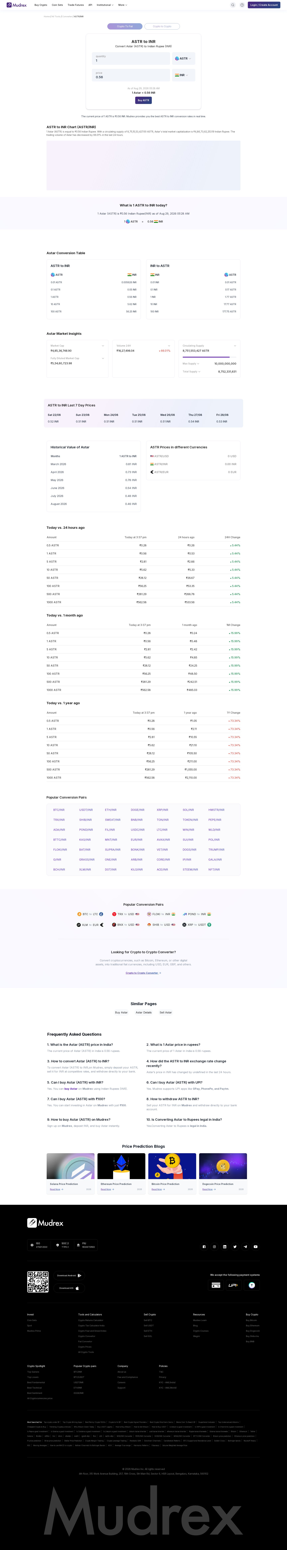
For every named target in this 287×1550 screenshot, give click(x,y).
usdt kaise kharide (156, 1431)
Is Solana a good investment (62, 1431)
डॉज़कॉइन (68, 1436)
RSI (28, 1445)
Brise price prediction (53, 1441)
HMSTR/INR (216, 809)
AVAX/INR (163, 839)
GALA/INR (215, 859)
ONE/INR (111, 859)
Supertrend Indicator (206, 1422)
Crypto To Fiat (125, 26)
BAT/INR (84, 849)
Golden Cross (219, 1441)
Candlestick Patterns (172, 1441)
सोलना (60, 1436)
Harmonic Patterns (141, 1445)
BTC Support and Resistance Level (197, 1441)
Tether (252, 1431)
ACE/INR (162, 869)
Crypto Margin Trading (94, 1441)
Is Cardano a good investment (88, 1431)
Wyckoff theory (250, 1441)
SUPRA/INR (112, 849)
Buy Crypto (41, 4)
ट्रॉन (100, 1436)
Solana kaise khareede (219, 1431)
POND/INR (86, 829)
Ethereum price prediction (244, 1436)
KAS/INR (85, 839)
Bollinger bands (234, 1441)
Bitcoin (233, 1431)
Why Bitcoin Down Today (84, 1427)
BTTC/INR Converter (201, 1436)
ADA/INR (59, 829)
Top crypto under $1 (51, 1422)
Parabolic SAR (135, 1441)
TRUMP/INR (216, 849)
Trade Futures (76, 4)
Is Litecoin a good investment (114, 1431)
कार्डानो (76, 1436)
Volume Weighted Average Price (174, 1445)
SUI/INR (188, 839)
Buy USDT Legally (104, 1427)
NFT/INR (214, 869)
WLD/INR (214, 829)
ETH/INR (110, 809)
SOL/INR (188, 809)
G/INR (57, 859)
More (121, 4)
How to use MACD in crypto (61, 1445)
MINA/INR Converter (182, 1436)
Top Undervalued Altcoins (228, 1422)
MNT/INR (111, 839)
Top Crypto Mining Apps (72, 1422)
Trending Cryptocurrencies (60, 1427)
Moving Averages (40, 1445)
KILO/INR (137, 869)
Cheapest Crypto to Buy (36, 1427)
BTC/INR (58, 809)
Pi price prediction (34, 1441)
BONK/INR (137, 849)
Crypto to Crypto (162, 26)
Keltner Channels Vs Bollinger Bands (90, 1445)
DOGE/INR (137, 809)
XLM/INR (85, 869)
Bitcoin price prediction (222, 1436)
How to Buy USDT (159, 1427)
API (90, 4)
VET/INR (162, 849)
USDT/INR (86, 809)
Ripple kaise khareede (197, 1431)
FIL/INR (110, 829)
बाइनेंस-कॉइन (109, 1436)
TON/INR (163, 819)
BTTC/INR (59, 839)
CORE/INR (163, 859)
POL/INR (214, 839)
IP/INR (187, 859)
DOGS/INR (189, 849)
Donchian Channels (152, 1441)
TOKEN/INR (190, 819)
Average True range (123, 1445)
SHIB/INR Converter (162, 1436)
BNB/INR (137, 819)
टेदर (53, 1436)
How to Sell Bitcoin (141, 1427)
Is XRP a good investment (205, 1427)
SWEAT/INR (112, 819)
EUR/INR (136, 839)
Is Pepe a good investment (37, 1431)
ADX (110, 1445)
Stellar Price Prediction (73, 1441)
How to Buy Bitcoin (123, 1427)
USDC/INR (137, 829)
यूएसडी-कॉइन (86, 1436)
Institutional (104, 4)
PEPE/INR (214, 819)
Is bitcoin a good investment (181, 1427)
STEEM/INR (190, 869)
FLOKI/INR (60, 849)
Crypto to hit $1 (115, 1422)
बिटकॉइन (39, 1436)
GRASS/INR (87, 859)
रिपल (94, 1436)
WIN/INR (188, 829)
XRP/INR (162, 809)
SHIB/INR (85, 819)
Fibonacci (155, 1445)
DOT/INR (110, 869)
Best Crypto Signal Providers (135, 1422)
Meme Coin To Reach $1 (185, 1422)
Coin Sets (57, 4)
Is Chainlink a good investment (230, 1427)
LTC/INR (162, 829)
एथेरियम (47, 1436)
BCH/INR (59, 869)
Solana (30, 1436)
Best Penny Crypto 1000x (95, 1422)
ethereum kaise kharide (176, 1431)
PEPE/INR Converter (143, 1436)
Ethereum (243, 1431)
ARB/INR (136, 859)
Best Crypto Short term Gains (161, 1422)
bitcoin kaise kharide (137, 1431)
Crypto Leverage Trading (117, 1441)
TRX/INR (59, 819)
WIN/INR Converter (124, 1436)
